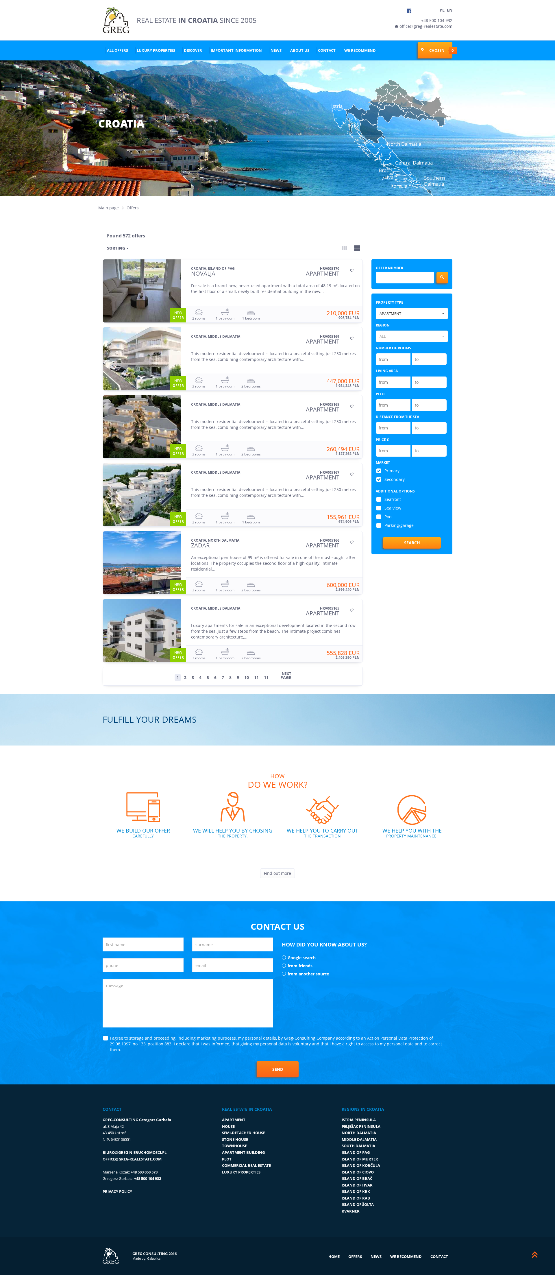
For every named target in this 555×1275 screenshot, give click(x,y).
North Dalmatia (359, 1132)
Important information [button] (236, 50)
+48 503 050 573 (144, 1172)
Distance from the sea (397, 416)
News (276, 50)
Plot (380, 394)
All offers (117, 50)
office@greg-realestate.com (425, 26)
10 (246, 677)
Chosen (436, 50)
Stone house (235, 1139)
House (228, 1126)
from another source (308, 974)
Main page (108, 208)
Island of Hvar (357, 1185)
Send (277, 1069)
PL (442, 10)
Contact (327, 50)
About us (299, 50)
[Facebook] (409, 10)
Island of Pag (356, 1152)
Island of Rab (356, 1198)
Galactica (153, 1258)
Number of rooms (393, 348)
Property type (389, 302)
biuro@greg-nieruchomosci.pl (134, 1152)
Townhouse (234, 1145)
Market (383, 462)
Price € (382, 439)
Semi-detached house (243, 1132)
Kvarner (351, 1211)
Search (412, 542)
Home (334, 1256)
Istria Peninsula (359, 1119)
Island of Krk (356, 1191)
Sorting (116, 248)
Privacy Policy (117, 1191)
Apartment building (243, 1152)
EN (449, 10)
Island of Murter (360, 1159)
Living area (387, 370)
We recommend (360, 50)
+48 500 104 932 (436, 20)
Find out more (277, 873)
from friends (300, 965)
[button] (412, 313)
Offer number (389, 267)
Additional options (395, 491)
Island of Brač (357, 1178)
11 (256, 677)
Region (383, 325)
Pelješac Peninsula (361, 1126)
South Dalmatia (358, 1145)
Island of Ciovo (358, 1172)
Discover (193, 50)
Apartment (233, 1119)
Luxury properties (156, 50)
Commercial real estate (246, 1165)
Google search (302, 957)
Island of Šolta (358, 1204)
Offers (355, 1256)
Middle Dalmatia (359, 1139)
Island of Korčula (361, 1165)
